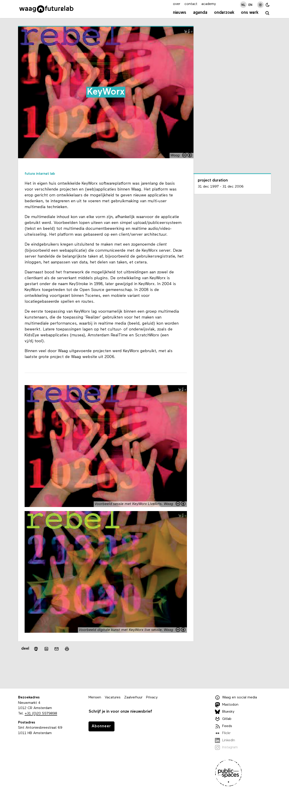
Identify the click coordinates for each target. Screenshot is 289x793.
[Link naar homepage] (46, 9)
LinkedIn (228, 740)
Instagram (230, 747)
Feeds (227, 726)
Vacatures (113, 697)
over (176, 4)
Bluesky (228, 712)
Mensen (95, 697)
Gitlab (226, 719)
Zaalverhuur (133, 697)
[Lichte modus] (260, 4)
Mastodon (230, 705)
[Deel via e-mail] (56, 648)
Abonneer (101, 726)
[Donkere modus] (267, 4)
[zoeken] (267, 13)
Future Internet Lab (40, 174)
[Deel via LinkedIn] (46, 648)
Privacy (152, 697)
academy (208, 4)
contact (190, 4)
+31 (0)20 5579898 (41, 713)
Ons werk (250, 12)
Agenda (200, 12)
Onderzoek (224, 12)
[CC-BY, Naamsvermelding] (187, 155)
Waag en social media (239, 697)
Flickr (226, 733)
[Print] (67, 649)
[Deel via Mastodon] (36, 649)
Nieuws (179, 12)
